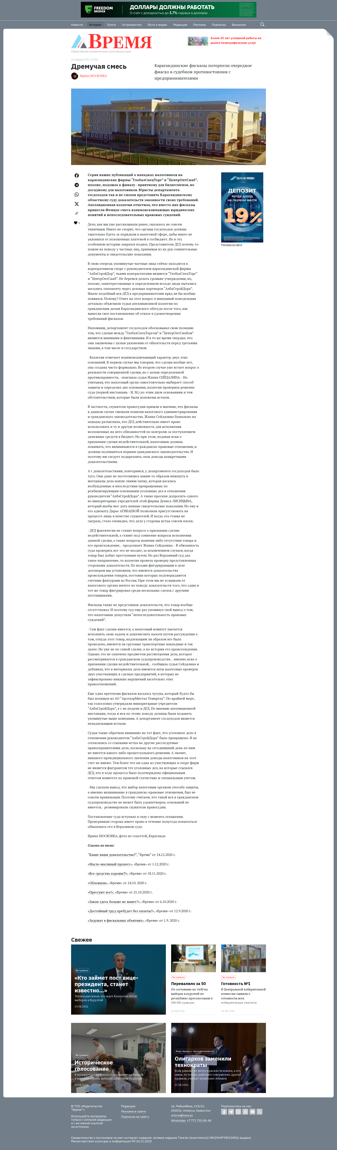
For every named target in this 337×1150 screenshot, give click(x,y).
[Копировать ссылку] (77, 213)
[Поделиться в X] (77, 204)
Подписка (219, 25)
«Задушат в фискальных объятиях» (116, 920)
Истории (95, 25)
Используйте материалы (89, 1116)
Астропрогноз (132, 25)
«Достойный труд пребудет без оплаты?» (121, 911)
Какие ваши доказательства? (112, 854)
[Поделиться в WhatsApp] (77, 194)
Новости (77, 25)
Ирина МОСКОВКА (93, 76)
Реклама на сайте (231, 245)
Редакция (180, 25)
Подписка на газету (135, 1117)
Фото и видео (157, 25)
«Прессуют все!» (100, 892)
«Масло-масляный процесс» (110, 864)
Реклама (199, 25)
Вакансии (239, 25)
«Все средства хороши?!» (107, 873)
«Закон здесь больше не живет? (113, 901)
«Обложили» (97, 883)
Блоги (111, 25)
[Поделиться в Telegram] (77, 185)
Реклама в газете (133, 1111)
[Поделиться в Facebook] (77, 175)
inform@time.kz (182, 1115)
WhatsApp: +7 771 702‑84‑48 (191, 1120)
